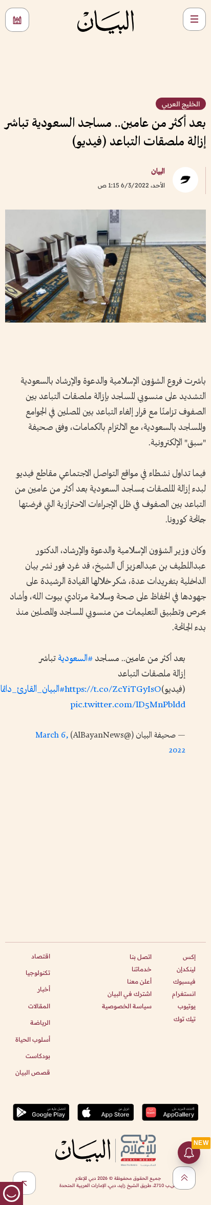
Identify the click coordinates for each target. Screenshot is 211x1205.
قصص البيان (32, 1072)
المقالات (39, 1006)
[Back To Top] (184, 1178)
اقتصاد (40, 956)
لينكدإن (186, 969)
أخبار (43, 989)
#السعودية (75, 659)
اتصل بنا (141, 957)
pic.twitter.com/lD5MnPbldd (127, 705)
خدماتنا (142, 969)
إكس (189, 957)
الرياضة (40, 1022)
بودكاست (38, 1056)
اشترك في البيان (130, 993)
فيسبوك (184, 981)
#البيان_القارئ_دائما (33, 689)
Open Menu (194, 19)
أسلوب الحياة (32, 1039)
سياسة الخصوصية (127, 1006)
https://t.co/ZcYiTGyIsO (113, 689)
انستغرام (184, 993)
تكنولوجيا (38, 972)
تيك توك (185, 1019)
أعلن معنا (139, 981)
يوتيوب (187, 1006)
